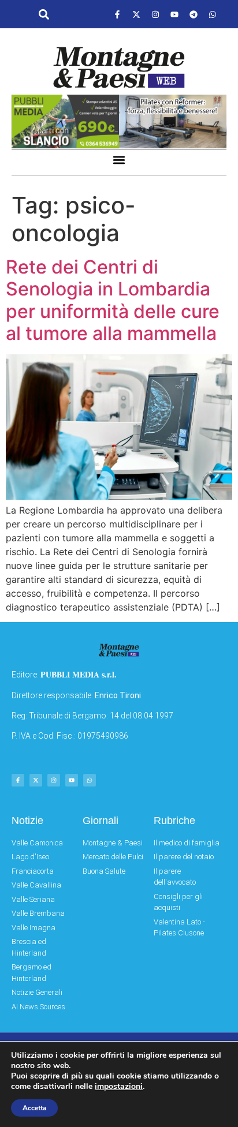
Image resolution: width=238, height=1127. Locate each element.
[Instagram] (155, 14)
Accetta (34, 1108)
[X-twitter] (136, 14)
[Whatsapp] (212, 14)
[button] (43, 14)
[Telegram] (193, 14)
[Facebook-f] (117, 14)
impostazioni (119, 1086)
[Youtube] (174, 14)
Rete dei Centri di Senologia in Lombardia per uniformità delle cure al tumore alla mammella (113, 300)
